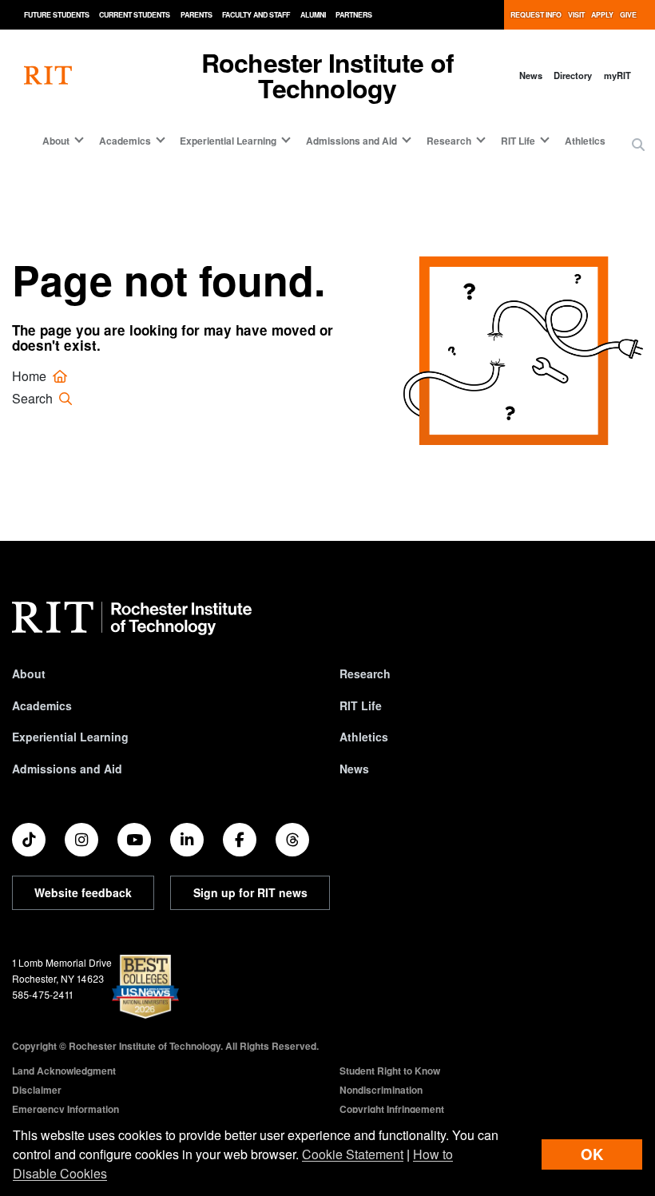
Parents (196, 15)
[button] (638, 144)
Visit (576, 15)
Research (365, 673)
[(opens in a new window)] (29, 839)
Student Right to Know (389, 1070)
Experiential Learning (70, 737)
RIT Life (360, 705)
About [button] (55, 140)
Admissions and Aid (67, 769)
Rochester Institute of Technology (327, 75)
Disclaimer (37, 1090)
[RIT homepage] (48, 75)
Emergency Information (65, 1109)
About (29, 673)
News (530, 75)
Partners (353, 15)
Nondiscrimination (381, 1090)
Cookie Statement (352, 1154)
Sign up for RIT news (250, 892)
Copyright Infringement (391, 1109)
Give (628, 15)
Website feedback (83, 892)
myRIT (617, 75)
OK (592, 1154)
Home (31, 376)
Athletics (585, 140)
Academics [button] (125, 140)
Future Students (56, 15)
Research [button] (449, 140)
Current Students (134, 15)
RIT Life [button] (518, 140)
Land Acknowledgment (64, 1070)
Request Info (536, 15)
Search (34, 398)
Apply (602, 15)
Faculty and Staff (256, 15)
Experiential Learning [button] (228, 140)
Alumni (313, 15)
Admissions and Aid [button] (351, 140)
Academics (42, 705)
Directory (573, 75)
